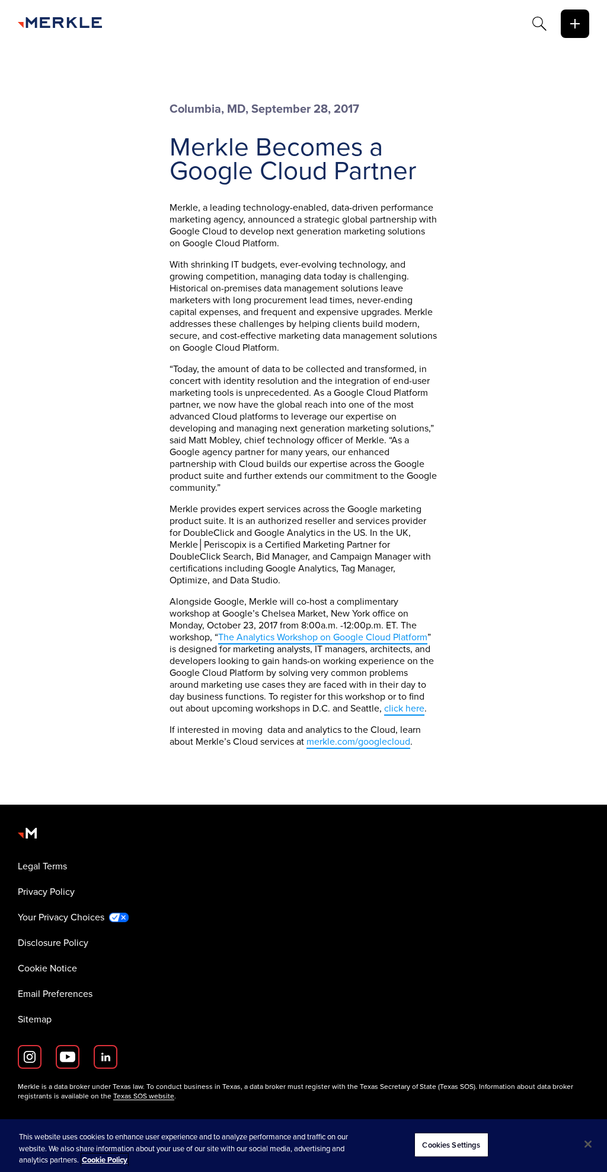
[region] (303, 1145)
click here (404, 708)
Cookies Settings (451, 1144)
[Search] (539, 24)
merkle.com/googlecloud (358, 741)
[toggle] (575, 23)
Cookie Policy (104, 1159)
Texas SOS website (143, 1096)
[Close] (588, 1144)
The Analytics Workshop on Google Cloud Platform (322, 637)
